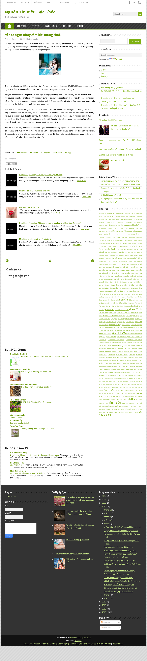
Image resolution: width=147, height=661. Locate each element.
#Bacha (101, 222)
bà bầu (107, 249)
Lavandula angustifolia (116, 339)
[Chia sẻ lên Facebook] (15, 163)
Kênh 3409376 (119, 333)
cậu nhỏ (105, 273)
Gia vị (103, 70)
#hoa (140, 225)
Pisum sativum (125, 372)
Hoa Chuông (130, 322)
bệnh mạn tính (110, 258)
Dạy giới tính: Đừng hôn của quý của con (121, 531)
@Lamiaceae (130, 216)
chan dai (113, 279)
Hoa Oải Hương (115, 325)
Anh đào (139, 243)
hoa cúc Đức (103, 325)
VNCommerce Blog (18, 453)
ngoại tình (115, 360)
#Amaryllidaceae (126, 219)
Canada (108, 270)
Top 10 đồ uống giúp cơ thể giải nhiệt (119, 561)
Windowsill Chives (112, 412)
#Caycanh (120, 222)
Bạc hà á (120, 249)
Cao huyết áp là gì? (109, 202)
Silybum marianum (135, 381)
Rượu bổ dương (128, 378)
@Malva (139, 216)
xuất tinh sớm (123, 412)
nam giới (116, 357)
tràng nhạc (120, 406)
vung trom (102, 412)
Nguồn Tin (11, 2)
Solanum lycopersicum (106, 384)
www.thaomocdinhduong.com (23, 385)
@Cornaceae (120, 216)
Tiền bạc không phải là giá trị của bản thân (37, 429)
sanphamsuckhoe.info (20, 369)
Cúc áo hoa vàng (130, 291)
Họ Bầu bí (112, 322)
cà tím (114, 267)
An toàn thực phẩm (129, 243)
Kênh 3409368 (105, 333)
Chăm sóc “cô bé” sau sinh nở (116, 574)
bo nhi (119, 264)
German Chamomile (112, 306)
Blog (130, 261)
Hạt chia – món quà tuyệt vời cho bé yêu (37, 387)
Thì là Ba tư (120, 396)
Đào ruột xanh (134, 300)
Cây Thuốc (130, 276)
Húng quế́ (102, 330)
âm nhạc (139, 246)
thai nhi (139, 393)
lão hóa (132, 336)
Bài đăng (106, 622)
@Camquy (110, 216)
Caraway (122, 270)
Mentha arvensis (105, 351)
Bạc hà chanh (128, 249)
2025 (104, 496)
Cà (139, 264)
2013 (104, 612)
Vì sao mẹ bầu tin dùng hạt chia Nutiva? (36, 372)
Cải (124, 267)
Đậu (117, 303)
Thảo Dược (103, 396)
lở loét (104, 345)
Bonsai (134, 264)
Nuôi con (139, 363)
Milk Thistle (138, 351)
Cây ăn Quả (113, 273)
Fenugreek (138, 303)
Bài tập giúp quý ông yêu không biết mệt (116, 155)
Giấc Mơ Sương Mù (122, 310)
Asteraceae (125, 246)
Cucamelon (105, 294)
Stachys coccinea (132, 387)
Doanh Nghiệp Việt (40, 644)
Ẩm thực (104, 77)
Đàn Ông (124, 299)
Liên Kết (80, 25)
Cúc (121, 291)
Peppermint (106, 369)
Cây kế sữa (106, 276)
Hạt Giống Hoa (109, 315)
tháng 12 (108, 510)
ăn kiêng (133, 246)
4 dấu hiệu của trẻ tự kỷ (111, 195)
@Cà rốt (102, 216)
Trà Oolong (103, 406)
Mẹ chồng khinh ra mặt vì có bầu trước (35, 239)
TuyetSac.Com (16, 426)
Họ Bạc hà (105, 322)
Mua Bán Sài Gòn (18, 471)
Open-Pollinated (123, 366)
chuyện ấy (114, 285)
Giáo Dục (51, 2)
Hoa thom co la (17, 463)
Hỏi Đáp (102, 327)
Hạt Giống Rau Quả (132, 315)
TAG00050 (119, 390)
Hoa (102, 73)
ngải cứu (134, 357)
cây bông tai (122, 273)
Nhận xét (106, 628)
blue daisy (112, 264)
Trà (141, 403)
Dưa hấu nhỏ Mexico (134, 297)
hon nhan (108, 327)
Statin (140, 387)
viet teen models (17, 415)
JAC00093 (110, 330)
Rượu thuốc (138, 378)
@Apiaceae (120, 213)
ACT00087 (116, 237)
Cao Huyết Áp (16, 421)
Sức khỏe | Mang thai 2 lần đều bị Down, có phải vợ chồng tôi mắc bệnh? (50, 223)
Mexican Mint (128, 351)
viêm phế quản (130, 409)
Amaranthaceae (116, 243)
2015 (104, 609)
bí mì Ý (137, 258)
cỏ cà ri (135, 288)
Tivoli (123, 403)
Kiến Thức (38, 2)
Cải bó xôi (129, 267)
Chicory (106, 282)
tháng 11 (107, 513)
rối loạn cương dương (114, 378)
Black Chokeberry (120, 261)
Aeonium (139, 237)
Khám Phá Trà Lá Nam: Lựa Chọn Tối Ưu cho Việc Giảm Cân (45, 356)
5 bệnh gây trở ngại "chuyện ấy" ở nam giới (122, 581)
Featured (131, 303)
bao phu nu (129, 252)
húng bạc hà (130, 327)
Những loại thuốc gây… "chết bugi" (118, 578)
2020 (104, 506)
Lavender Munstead (114, 342)
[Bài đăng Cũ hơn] (92, 261)
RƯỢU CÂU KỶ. (118, 160)
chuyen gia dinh (104, 285)
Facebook (23, 152)
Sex (110, 381)
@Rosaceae (103, 219)
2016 (104, 605)
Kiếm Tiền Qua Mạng (79, 644)
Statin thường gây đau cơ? (77, 539)
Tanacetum (138, 390)
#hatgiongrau (125, 225)
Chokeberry (123, 282)
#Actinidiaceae (114, 219)
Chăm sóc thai (137, 279)
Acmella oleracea (105, 237)
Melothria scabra (136, 348)
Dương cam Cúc (104, 300)
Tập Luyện (124, 393)
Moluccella (111, 354)
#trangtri (112, 234)
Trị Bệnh (133, 406)
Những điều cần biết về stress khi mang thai (122, 527)
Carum (128, 270)
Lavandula (102, 339)
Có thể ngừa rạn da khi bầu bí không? (119, 571)
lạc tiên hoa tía (111, 336)
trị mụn (139, 406)
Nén (121, 357)
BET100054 (129, 255)
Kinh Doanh (64, 2)
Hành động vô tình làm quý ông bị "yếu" (120, 554)
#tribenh (139, 234)
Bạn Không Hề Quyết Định (112, 88)
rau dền (124, 375)
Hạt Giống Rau (120, 315)
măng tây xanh (112, 348)
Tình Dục (130, 399)
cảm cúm (102, 270)
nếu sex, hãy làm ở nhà (29, 207)
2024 (104, 499)
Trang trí (127, 406)
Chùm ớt (139, 282)
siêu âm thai (117, 381)
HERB (132, 318)
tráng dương (111, 406)
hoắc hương (126, 325)
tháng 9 (107, 517)
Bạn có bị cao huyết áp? (19, 423)
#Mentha (102, 231)
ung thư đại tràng (118, 409)
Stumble (58, 152)
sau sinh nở (103, 381)
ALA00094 (102, 240)
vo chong (139, 409)
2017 (104, 602)
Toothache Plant (133, 403)
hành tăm (134, 312)
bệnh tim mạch (128, 258)
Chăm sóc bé (127, 279)
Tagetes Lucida (128, 390)
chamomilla (106, 279)
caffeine (119, 267)
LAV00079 (138, 336)
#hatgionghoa (114, 225)
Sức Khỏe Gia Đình (18, 354)
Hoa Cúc (138, 322)
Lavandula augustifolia (134, 339)
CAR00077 (115, 270)
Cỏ (132, 288)
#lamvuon (139, 228)
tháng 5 (107, 524)
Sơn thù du (119, 384)
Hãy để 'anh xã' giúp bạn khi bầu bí (118, 591)
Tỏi (127, 403)
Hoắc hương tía (136, 325)
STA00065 (115, 387)
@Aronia (127, 213)
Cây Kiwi (114, 276)
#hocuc (110, 228)
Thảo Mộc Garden (18, 400)
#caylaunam (138, 222)
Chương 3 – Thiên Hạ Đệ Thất (113, 101)
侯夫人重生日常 (16, 465)
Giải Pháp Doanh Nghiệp (59, 644)
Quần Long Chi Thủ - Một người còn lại (117, 98)
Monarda (132, 354)
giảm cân (109, 309)
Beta (136, 255)
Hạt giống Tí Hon (117, 318)
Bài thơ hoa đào (118, 252)
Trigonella (102, 409)
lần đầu (124, 342)
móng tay (109, 357)
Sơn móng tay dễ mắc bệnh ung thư (119, 584)
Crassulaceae (108, 291)
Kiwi (103, 336)
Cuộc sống (131, 294)
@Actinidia (102, 213)
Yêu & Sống (105, 415)
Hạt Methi (126, 318)
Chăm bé (119, 279)
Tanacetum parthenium (106, 393)
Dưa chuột (122, 297)
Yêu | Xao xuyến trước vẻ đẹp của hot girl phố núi (120, 149)
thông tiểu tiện (104, 399)
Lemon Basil (131, 342)
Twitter (35, 152)
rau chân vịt (110, 375)
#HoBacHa (102, 228)
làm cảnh (120, 336)
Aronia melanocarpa (114, 246)
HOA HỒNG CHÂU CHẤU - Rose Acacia (37, 402)
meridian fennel (117, 351)
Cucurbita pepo (122, 294)
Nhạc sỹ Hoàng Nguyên (128, 360)
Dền (137, 294)
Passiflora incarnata (135, 366)
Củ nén (116, 291)
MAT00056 (131, 345)
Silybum (125, 381)
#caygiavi (129, 222)
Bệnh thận (118, 258)
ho (136, 318)
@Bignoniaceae (136, 213)
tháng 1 (107, 598)
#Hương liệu (118, 228)
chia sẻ (101, 282)
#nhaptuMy (110, 231)
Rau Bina (102, 375)
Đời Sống (35, 25)
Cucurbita (113, 294)
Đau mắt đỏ (105, 303)
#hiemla (134, 225)
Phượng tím (112, 372)
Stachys (122, 387)
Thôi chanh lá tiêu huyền (133, 396)
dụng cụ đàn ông (111, 297)
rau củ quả (117, 375)
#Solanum (119, 231)
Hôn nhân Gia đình (119, 327)
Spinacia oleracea (105, 387)
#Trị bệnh (131, 234)
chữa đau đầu (113, 288)
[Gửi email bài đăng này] (7, 163)
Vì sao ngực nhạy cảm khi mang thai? (33, 35)
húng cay (139, 327)
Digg (69, 152)
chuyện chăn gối (124, 285)
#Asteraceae (138, 219)
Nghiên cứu (107, 360)
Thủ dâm (112, 399)
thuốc (117, 399)
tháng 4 (107, 595)
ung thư (109, 409)
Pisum (118, 372)
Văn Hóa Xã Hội (51, 25)
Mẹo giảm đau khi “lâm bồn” (110, 120)
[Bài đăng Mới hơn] (7, 261)
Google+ (46, 152)
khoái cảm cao (132, 333)
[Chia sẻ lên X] (13, 163)
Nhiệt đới (126, 363)
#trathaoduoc (122, 234)
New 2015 (127, 357)
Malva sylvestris (112, 345)
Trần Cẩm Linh (16, 417)
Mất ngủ (121, 348)
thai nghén (132, 393)
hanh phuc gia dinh (123, 312)
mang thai (12, 158)
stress (101, 390)
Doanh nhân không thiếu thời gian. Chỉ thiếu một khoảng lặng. (34, 455)
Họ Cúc (119, 322)
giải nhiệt (139, 306)
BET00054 (120, 255)
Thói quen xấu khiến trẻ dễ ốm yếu (118, 547)
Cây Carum (131, 273)
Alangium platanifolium (115, 240)
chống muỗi (132, 282)
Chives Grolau (114, 282)
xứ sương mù (134, 412)
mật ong (127, 348)
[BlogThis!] (10, 163)
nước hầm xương (105, 366)
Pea (100, 369)
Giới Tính (135, 309)
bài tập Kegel (107, 252)
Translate (119, 59)
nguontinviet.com (81, 2)
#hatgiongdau (103, 225)
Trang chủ (11, 496)
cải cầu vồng (137, 267)
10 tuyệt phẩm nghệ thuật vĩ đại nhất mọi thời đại (121, 199)
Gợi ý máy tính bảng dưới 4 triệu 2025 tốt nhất (28, 473)
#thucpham (137, 231)
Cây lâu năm (121, 276)
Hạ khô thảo (103, 312)
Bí (134, 258)
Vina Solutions (117, 644)
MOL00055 (103, 354)
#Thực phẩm (103, 234)
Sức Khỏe (25, 2)
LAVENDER (103, 342)
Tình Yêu (114, 402)
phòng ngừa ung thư (128, 369)
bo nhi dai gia (127, 264)
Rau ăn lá (139, 372)
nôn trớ (132, 363)
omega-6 (114, 366)
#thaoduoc (128, 231)
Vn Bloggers (93, 644)
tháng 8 (107, 520)
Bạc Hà (114, 249)
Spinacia (139, 384)
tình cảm (122, 399)
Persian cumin (115, 369)
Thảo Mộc (112, 396)
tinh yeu (105, 403)
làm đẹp (126, 336)
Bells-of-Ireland (110, 255)
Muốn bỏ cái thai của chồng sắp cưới (34, 191)
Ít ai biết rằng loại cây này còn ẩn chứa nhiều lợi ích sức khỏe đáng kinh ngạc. (80, 500)
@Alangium (111, 213)
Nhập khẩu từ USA (115, 363)
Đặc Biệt (112, 303)
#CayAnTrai (110, 222)
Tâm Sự (117, 393)
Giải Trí (101, 310)
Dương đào (115, 300)
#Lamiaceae (129, 228)
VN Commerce (105, 644)
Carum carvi (135, 270)
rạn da (133, 372)
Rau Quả (103, 378)
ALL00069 (128, 240)
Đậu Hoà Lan (123, 303)
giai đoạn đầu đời (130, 306)
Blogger (78, 641)
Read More (81, 181)
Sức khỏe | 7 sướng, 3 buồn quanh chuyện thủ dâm (40, 175)
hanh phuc (112, 312)
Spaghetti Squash (129, 384)
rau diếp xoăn (132, 375)
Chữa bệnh (134, 285)
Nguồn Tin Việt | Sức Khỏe (30, 12)
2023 (104, 503)
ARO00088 (103, 246)
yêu (140, 412)
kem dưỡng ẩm (136, 330)
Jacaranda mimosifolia (122, 330)
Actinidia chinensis (128, 237)
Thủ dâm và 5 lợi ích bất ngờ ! (116, 557)
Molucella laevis (122, 354)
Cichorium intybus (124, 288)
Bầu (135, 252)
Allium (135, 240)
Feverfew (102, 306)
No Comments (32, 39)
